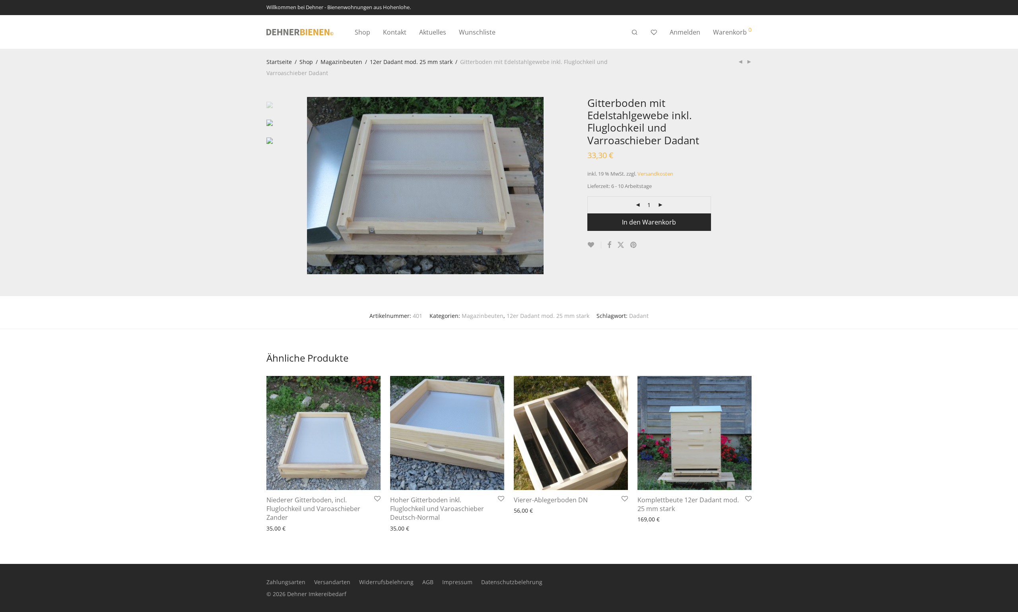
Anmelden (685, 32)
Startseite (279, 62)
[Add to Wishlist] (594, 245)
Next (539, 185)
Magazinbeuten (341, 62)
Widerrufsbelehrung (386, 582)
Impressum (457, 582)
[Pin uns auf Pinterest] (633, 245)
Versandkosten (655, 173)
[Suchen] (634, 32)
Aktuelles (432, 32)
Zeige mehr (277, 528)
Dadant (639, 316)
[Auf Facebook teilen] (609, 245)
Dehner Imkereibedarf (316, 594)
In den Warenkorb (649, 222)
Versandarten (332, 582)
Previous (311, 185)
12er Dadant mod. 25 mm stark (411, 62)
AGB (427, 582)
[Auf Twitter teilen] (620, 245)
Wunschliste (477, 32)
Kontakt (394, 32)
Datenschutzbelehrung (511, 582)
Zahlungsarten (285, 582)
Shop (362, 32)
